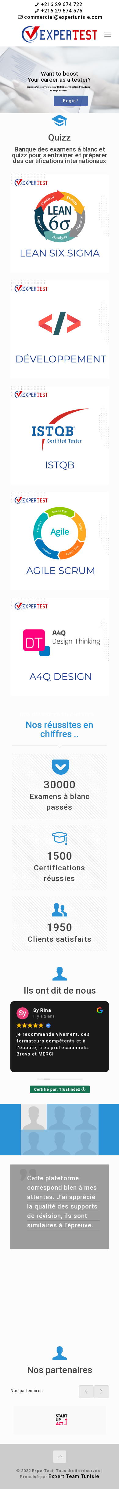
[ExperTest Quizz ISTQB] (59, 34)
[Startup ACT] (59, 1420)
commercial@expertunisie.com (63, 17)
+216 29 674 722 (61, 4)
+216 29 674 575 (61, 11)
